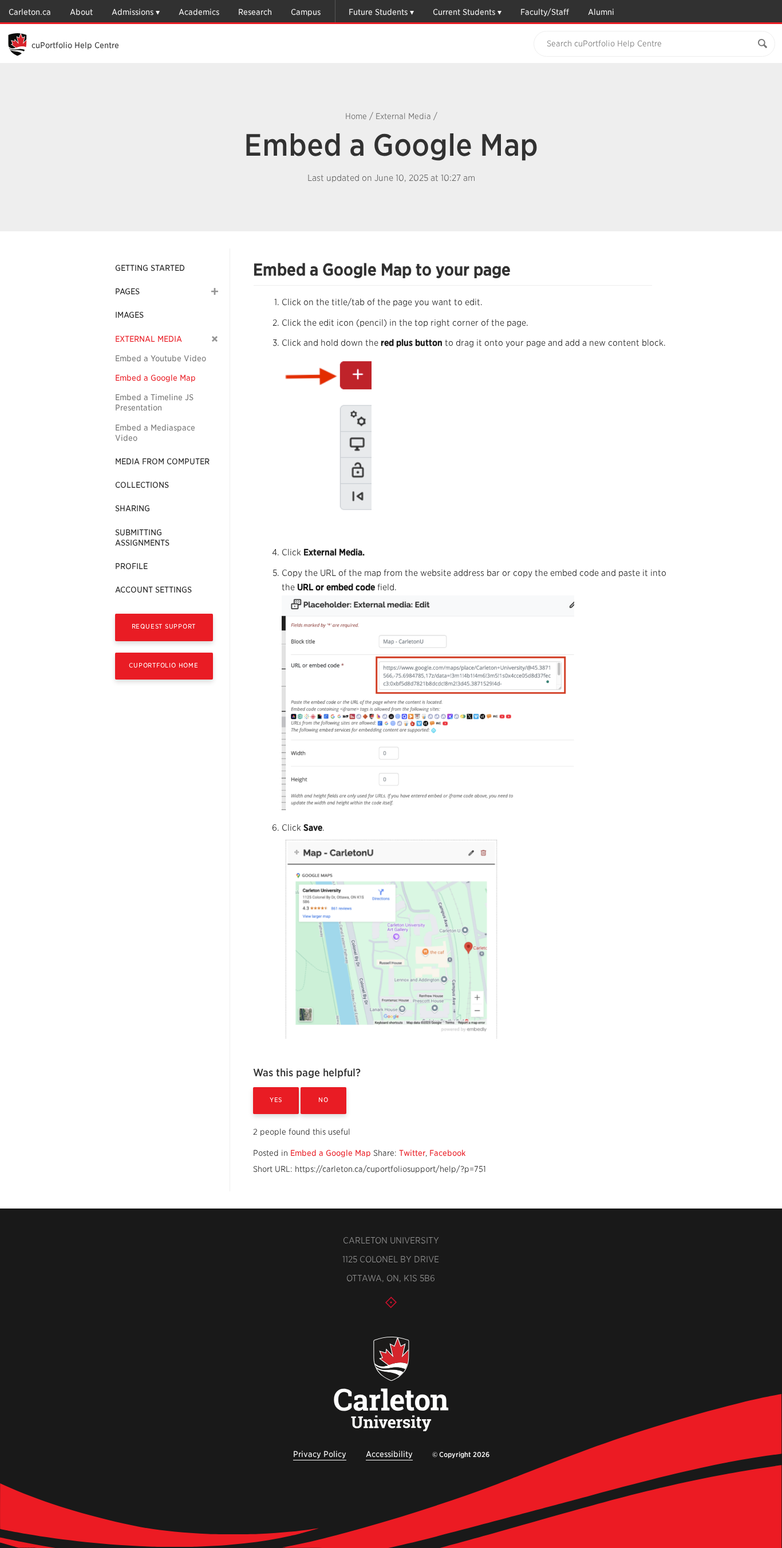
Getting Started (150, 268)
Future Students (378, 12)
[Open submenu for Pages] (214, 291)
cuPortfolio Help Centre (75, 45)
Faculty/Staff (544, 12)
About (81, 12)
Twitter (412, 1153)
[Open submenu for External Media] (215, 338)
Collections (142, 484)
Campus (306, 12)
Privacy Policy (319, 1454)
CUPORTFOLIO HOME (163, 665)
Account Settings (153, 589)
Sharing (132, 508)
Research (255, 12)
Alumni (601, 12)
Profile (131, 566)
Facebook (447, 1153)
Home (356, 116)
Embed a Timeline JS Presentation (154, 402)
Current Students (464, 12)
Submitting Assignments (142, 537)
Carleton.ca (30, 12)
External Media (403, 116)
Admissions (132, 12)
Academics (199, 12)
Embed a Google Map (155, 377)
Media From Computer (162, 461)
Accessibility (389, 1454)
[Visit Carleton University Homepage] (391, 1385)
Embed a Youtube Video (160, 358)
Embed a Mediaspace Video (155, 433)
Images (129, 314)
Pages (127, 291)
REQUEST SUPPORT (164, 626)
